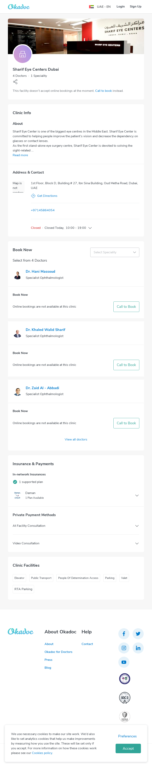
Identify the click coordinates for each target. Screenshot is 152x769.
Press (48, 660)
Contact (87, 644)
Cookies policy (42, 753)
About (49, 644)
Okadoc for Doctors (58, 652)
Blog (48, 668)
